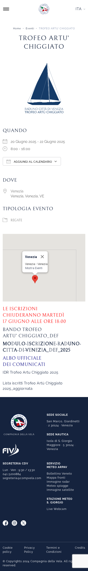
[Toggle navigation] (6, 9)
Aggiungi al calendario (32, 161)
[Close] (42, 256)
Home (17, 28)
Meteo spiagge (57, 485)
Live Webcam (57, 509)
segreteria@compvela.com (22, 478)
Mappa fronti (56, 477)
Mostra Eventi (33, 268)
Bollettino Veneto (59, 473)
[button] (35, 279)
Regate (16, 220)
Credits (80, 547)
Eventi (30, 28)
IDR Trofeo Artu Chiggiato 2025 (30, 372)
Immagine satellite (60, 489)
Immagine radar (58, 481)
